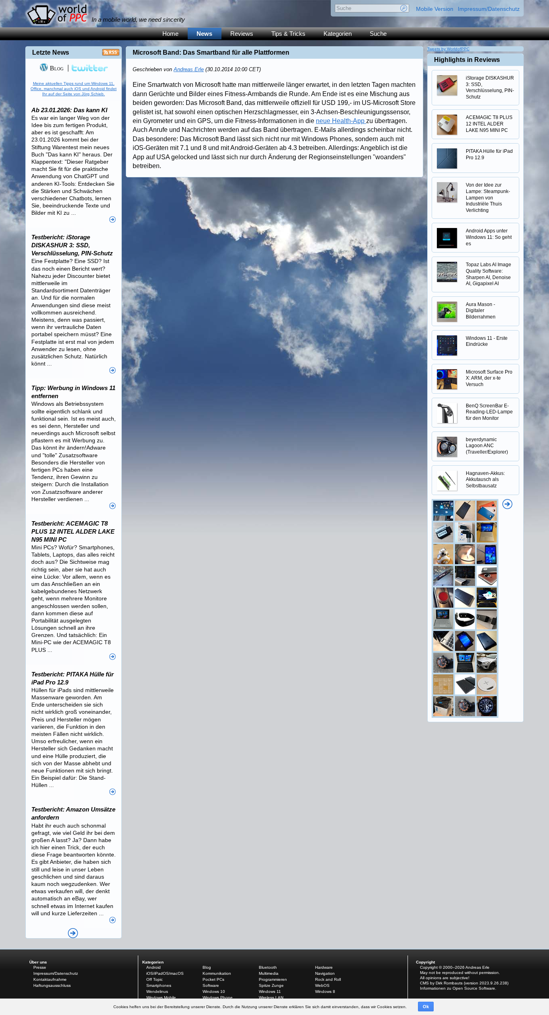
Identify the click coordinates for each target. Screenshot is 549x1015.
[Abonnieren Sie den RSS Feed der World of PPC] (110, 54)
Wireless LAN (271, 997)
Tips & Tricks (288, 33)
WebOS (322, 985)
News (204, 33)
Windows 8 (325, 991)
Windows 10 (214, 991)
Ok (426, 1006)
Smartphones (158, 985)
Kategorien (338, 33)
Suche (378, 33)
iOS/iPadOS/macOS (165, 973)
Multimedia (269, 973)
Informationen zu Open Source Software (457, 988)
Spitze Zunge (271, 985)
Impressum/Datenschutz (489, 9)
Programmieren (273, 979)
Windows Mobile (161, 997)
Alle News (73, 933)
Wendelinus (157, 991)
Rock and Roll (328, 979)
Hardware (324, 967)
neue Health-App (341, 120)
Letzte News (50, 52)
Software (211, 985)
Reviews (241, 33)
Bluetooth (268, 967)
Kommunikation (217, 973)
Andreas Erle (189, 69)
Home (170, 33)
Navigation (325, 973)
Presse (39, 967)
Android (153, 967)
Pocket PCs (213, 979)
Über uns (38, 962)
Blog (56, 68)
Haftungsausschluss (52, 985)
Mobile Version (434, 9)
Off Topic (154, 979)
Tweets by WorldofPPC (448, 49)
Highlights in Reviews (467, 59)
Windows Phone (218, 997)
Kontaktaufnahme (50, 979)
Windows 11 (270, 991)
